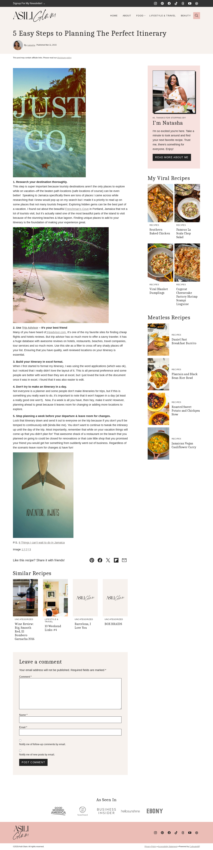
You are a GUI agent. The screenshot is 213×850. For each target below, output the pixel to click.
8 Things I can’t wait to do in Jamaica (42, 542)
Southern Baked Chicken (160, 231)
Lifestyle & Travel (162, 15)
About (127, 15)
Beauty (186, 15)
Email (23, 727)
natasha (31, 45)
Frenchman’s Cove (77, 209)
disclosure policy (64, 58)
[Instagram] (155, 3)
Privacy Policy (150, 846)
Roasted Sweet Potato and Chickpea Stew (186, 410)
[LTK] (196, 3)
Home (114, 15)
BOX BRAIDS (113, 624)
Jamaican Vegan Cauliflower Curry (184, 445)
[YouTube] (189, 3)
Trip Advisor (30, 327)
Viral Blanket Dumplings (159, 291)
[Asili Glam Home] (34, 15)
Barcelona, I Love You (83, 626)
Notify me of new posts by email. (37, 754)
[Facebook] (169, 3)
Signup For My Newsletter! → (29, 3)
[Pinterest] (162, 3)
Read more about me (172, 157)
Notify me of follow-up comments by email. (42, 744)
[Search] (196, 15)
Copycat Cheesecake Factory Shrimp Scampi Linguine (187, 296)
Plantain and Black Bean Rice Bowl (185, 376)
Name (23, 715)
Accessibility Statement (167, 846)
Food (140, 15)
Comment (25, 676)
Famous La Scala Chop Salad (183, 233)
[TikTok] (176, 3)
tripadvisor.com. (56, 332)
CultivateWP (194, 846)
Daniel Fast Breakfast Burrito (184, 341)
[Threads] (182, 3)
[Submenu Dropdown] (145, 16)
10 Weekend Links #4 (53, 628)
